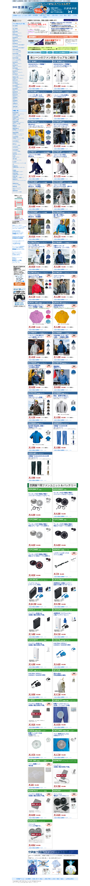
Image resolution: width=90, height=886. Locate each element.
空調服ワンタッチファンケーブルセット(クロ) (18, 134)
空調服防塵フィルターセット (19, 167)
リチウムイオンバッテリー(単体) (19, 163)
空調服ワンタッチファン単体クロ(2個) (18, 118)
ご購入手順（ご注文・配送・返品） (61, 15)
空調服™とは (17, 15)
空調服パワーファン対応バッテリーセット (18, 138)
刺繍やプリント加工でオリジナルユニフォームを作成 (19, 227)
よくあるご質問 (26, 15)
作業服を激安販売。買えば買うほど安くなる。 (18, 232)
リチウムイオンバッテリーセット (19, 180)
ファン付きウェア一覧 (19, 23)
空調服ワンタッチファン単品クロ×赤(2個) (18, 122)
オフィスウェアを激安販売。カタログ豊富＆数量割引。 (18, 248)
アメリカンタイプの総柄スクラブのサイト (17, 253)
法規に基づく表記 (45, 15)
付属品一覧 (15, 110)
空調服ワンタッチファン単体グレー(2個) (18, 114)
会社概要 (35, 15)
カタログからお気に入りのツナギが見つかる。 (18, 242)
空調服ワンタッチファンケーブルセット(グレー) (18, 129)
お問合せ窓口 (70, 879)
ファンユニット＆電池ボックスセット (17, 188)
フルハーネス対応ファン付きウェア (17, 51)
